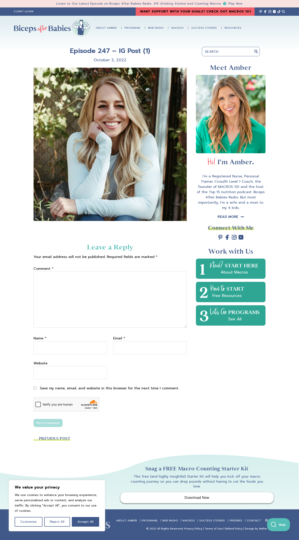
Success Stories (212, 520)
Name (39, 338)
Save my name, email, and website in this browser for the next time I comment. (109, 388)
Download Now (197, 497)
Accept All (85, 521)
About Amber (126, 520)
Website (40, 363)
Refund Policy (234, 529)
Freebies (236, 520)
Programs (150, 520)
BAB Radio (170, 520)
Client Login (23, 11)
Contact (254, 520)
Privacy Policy (193, 529)
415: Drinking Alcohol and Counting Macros (198, 4)
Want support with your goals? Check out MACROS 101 (195, 11)
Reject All (57, 521)
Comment (43, 268)
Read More (228, 216)
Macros (189, 520)
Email (119, 338)
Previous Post (54, 438)
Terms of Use (214, 529)
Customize (28, 521)
